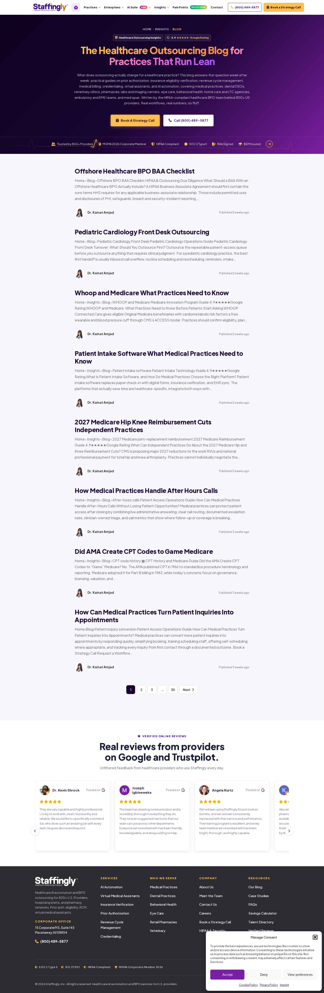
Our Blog (255, 887)
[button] (315, 937)
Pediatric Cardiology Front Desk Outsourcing (142, 232)
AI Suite (136, 7)
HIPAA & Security (212, 930)
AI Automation (112, 887)
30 (173, 690)
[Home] (76, 7)
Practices (90, 7)
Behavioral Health (163, 904)
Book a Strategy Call (285, 7)
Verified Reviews (261, 930)
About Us (206, 887)
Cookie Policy (248, 985)
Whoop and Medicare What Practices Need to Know (152, 293)
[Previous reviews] (35, 831)
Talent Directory (261, 922)
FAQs (252, 904)
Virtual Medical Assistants (120, 896)
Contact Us (208, 904)
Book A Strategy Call (138, 120)
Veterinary (158, 930)
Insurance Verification (117, 904)
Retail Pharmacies (163, 922)
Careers (205, 913)
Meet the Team (211, 896)
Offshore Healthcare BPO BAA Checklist (135, 171)
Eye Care (157, 913)
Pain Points (189, 7)
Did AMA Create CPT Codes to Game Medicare (144, 551)
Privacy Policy (269, 985)
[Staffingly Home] (63, 881)
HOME (147, 29)
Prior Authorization (115, 913)
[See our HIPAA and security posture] (269, 144)
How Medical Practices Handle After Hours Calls (146, 490)
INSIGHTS (162, 29)
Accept (227, 974)
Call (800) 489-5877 (191, 120)
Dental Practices (163, 896)
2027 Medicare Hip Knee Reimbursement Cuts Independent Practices (143, 425)
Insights (160, 7)
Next (186, 690)
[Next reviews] (289, 831)
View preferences (300, 974)
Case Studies (258, 896)
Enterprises (112, 7)
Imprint (284, 985)
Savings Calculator (262, 913)
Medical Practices (163, 887)
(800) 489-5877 (247, 7)
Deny (264, 974)
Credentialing (111, 936)
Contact (217, 7)
